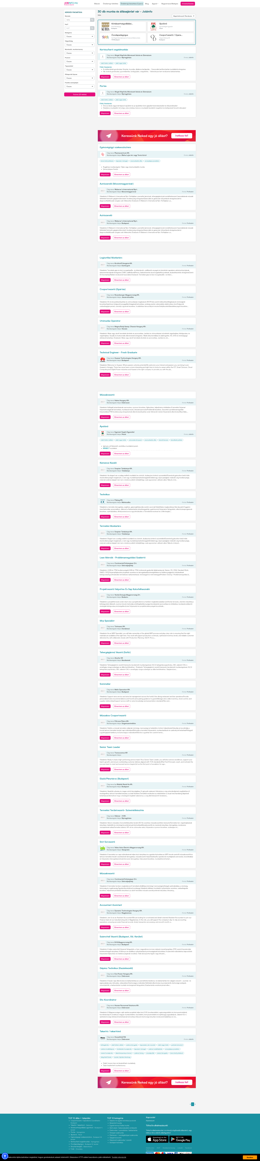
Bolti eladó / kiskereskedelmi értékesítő (123, 1128)
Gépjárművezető (115, 1138)
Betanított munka (116, 1123)
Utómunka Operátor (110, 320)
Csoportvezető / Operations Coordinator (86, 1122)
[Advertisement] (79, 110)
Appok (154, 4)
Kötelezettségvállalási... (122, 23)
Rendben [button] (250, 1157)
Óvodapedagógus (119, 35)
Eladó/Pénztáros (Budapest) (114, 778)
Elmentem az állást (121, 77)
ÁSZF (158, 1148)
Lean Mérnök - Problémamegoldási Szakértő (122, 557)
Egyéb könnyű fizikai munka (119, 1125)
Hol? (66, 24)
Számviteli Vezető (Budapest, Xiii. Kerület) (121, 936)
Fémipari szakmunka (117, 1133)
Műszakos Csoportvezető (113, 715)
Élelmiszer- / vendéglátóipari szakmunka (124, 1135)
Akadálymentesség (169, 1148)
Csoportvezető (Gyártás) (113, 289)
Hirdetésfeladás (188, 4)
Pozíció (67, 57)
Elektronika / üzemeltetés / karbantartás (123, 1130)
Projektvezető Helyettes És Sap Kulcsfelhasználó (125, 589)
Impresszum (150, 1121)
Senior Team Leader (110, 747)
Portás (103, 86)
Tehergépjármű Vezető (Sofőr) (115, 652)
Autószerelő (106, 215)
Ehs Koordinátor (108, 999)
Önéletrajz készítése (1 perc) (132, 4)
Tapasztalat (69, 66)
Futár (76, 1149)
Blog (147, 4)
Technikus (105, 494)
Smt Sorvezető (107, 841)
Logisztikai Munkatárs (111, 257)
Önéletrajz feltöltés (110, 4)
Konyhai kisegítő (81, 1146)
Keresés (67, 16)
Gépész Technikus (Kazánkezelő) (116, 968)
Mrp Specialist (107, 620)
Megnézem (105, 77)
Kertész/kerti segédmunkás (114, 49)
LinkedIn (180, 1148)
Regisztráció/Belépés (169, 4)
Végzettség (69, 41)
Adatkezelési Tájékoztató (150, 1149)
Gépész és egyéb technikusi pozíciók (123, 1121)
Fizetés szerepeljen (71, 82)
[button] (5, 1156)
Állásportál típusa (71, 74)
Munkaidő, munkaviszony (74, 49)
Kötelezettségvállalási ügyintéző (87, 1129)
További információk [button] (119, 1157)
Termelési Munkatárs (110, 526)
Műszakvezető (107, 394)
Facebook (188, 1148)
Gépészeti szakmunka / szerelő (121, 1140)
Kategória (68, 33)
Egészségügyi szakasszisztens (115, 147)
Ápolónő (163, 23)
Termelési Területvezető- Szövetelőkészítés (122, 810)
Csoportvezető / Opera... (171, 35)
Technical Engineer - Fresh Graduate (118, 352)
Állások (97, 4)
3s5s (99, 15)
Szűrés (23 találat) (79, 94)
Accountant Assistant (111, 905)
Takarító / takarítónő (110, 1031)
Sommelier (105, 683)
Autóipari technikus (116, 1143)
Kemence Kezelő (108, 462)
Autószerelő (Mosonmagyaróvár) (116, 183)
